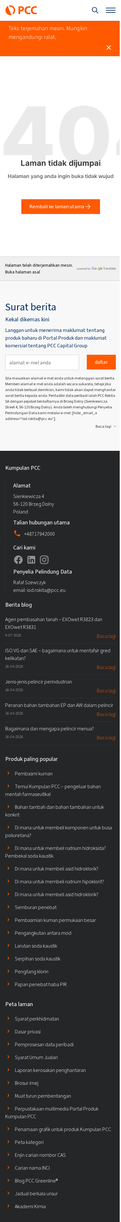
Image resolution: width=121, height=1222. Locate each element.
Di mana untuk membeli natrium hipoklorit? (59, 881)
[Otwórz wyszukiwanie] (95, 10)
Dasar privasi (28, 1031)
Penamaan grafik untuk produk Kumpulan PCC (63, 1129)
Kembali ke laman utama (56, 206)
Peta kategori (29, 1142)
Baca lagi (103, 426)
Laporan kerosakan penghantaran (50, 1070)
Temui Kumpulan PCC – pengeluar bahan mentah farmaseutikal (53, 790)
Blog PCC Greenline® (36, 1180)
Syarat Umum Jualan (36, 1057)
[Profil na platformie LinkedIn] (31, 560)
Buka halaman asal (22, 272)
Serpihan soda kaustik (37, 958)
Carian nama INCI (32, 1167)
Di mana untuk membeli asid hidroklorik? (56, 868)
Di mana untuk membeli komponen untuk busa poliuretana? (58, 831)
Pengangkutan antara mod (43, 933)
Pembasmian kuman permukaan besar (55, 920)
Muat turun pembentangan (43, 1096)
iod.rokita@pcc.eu (46, 590)
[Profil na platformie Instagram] (44, 560)
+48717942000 (39, 534)
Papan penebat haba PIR (41, 984)
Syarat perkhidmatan (37, 1018)
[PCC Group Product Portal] (21, 10)
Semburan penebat (35, 907)
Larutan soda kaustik (36, 945)
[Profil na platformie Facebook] (18, 560)
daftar (101, 362)
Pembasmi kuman (34, 773)
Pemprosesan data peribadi (44, 1044)
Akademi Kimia (30, 1206)
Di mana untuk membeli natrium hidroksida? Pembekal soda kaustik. (55, 852)
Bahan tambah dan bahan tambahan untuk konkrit (54, 811)
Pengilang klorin (31, 971)
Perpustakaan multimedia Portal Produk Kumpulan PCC (51, 1112)
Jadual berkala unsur (36, 1193)
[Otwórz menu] (111, 10)
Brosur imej (26, 1083)
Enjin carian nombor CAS (40, 1155)
